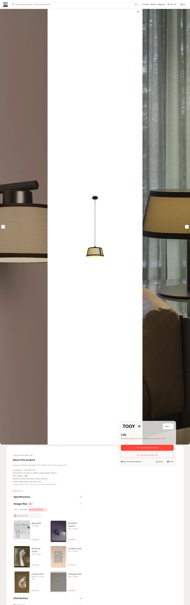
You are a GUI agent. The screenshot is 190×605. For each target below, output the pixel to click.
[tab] (15, 510)
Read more (17, 491)
